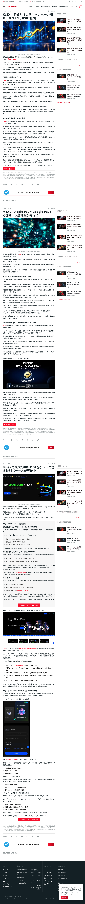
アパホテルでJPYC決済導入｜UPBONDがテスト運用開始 (74, 29)
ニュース (31, 6)
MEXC (20, 254)
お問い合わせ (61, 872)
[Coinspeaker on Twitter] (72, 1)
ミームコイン (20, 880)
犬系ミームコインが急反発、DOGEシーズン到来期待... (74, 95)
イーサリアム (7, 872)
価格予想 (54, 6)
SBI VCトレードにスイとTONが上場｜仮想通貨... (73, 86)
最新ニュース (62, 13)
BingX (4, 648)
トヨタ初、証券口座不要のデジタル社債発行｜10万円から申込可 (74, 40)
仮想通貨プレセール (22, 873)
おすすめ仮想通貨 (63, 6)
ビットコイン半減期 (36, 881)
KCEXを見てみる (9, 169)
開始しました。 (12, 59)
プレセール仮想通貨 (20, 572)
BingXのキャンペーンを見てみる (29, 605)
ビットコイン (7, 870)
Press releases (64, 69)
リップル (5, 875)
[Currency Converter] (80, 6)
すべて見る (78, 65)
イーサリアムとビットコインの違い (36, 889)
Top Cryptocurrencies (68, 59)
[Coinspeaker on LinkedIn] (78, 1)
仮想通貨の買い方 (45, 6)
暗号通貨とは (34, 870)
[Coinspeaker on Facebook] (69, 1)
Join (51, 192)
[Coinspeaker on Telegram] (75, 1)
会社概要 (60, 870)
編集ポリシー (61, 875)
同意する (64, 897)
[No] (81, 885)
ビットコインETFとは (35, 876)
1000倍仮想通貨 (21, 883)
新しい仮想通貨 (21, 877)
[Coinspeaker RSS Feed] (81, 1)
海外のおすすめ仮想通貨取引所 (27, 648)
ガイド (37, 6)
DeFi (4, 881)
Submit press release (64, 102)
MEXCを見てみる (9, 424)
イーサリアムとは (36, 885)
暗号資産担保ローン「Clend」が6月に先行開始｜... (74, 77)
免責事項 (60, 883)
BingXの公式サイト (11, 759)
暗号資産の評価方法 (63, 879)
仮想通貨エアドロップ (23, 590)
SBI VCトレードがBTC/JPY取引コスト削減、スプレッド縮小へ (74, 50)
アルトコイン (7, 878)
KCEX (4, 80)
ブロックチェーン (8, 884)
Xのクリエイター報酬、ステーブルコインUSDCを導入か (74, 20)
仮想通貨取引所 (7, 887)
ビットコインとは (36, 872)
